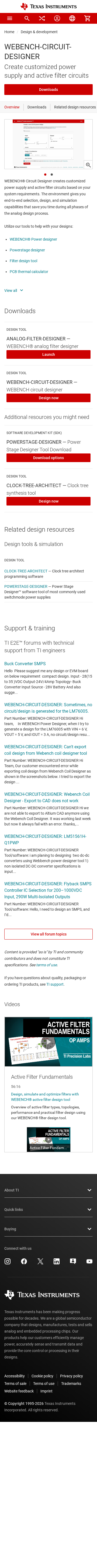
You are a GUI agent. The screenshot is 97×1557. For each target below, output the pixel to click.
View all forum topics (49, 934)
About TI (11, 1190)
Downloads (48, 89)
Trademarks (71, 1383)
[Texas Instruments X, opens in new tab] (40, 1263)
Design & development (39, 32)
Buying (10, 1229)
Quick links (13, 1209)
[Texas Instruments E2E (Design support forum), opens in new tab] (73, 1263)
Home (9, 32)
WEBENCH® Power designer (33, 239)
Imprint (46, 1391)
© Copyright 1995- (24, 1403)
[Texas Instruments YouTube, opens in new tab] (89, 1263)
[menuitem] (26, 18)
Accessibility (14, 1376)
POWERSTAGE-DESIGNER (25, 586)
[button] (9, 18)
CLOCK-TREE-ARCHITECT (25, 571)
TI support (55, 984)
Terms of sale (15, 1383)
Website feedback (19, 1391)
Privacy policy (71, 1376)
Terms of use (43, 1383)
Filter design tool (23, 261)
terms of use (46, 965)
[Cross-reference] (42, 18)
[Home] (48, 6)
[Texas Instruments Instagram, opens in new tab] (7, 1263)
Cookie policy (42, 1376)
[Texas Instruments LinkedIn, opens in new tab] (56, 1263)
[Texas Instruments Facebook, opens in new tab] (24, 1263)
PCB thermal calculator (29, 271)
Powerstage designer (27, 250)
